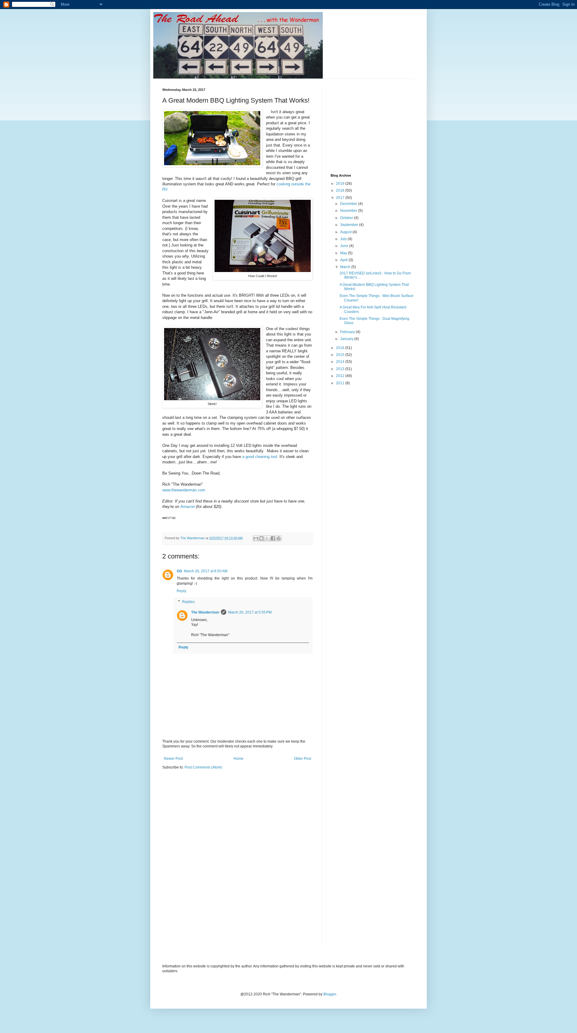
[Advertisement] (376, 125)
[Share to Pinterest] (279, 538)
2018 (340, 190)
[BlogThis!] (261, 538)
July (344, 239)
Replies (188, 602)
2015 (340, 355)
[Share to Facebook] (273, 538)
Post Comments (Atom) (203, 767)
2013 (340, 369)
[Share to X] (267, 538)
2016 (340, 348)
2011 (340, 383)
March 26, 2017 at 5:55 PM (250, 612)
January (347, 339)
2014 (340, 362)
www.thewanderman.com (183, 490)
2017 (340, 198)
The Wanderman (205, 612)
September (349, 225)
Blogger (329, 994)
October (347, 218)
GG (179, 571)
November (349, 211)
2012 (340, 376)
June (344, 246)
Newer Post (173, 758)
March (345, 267)
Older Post (302, 758)
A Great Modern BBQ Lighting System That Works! (374, 287)
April (344, 260)
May (344, 253)
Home (238, 758)
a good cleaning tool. (260, 456)
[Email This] (256, 538)
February (348, 332)
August (346, 232)
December (349, 204)
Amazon (187, 506)
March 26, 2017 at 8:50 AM (205, 571)
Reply (181, 591)
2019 (340, 183)
